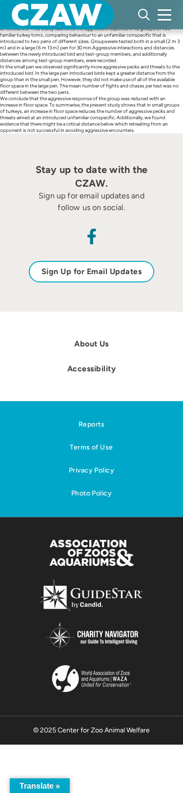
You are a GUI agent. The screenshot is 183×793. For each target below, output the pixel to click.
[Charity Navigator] (91, 650)
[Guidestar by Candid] (91, 609)
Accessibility (91, 368)
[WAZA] (91, 693)
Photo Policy (91, 493)
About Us (91, 343)
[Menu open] (164, 14)
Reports (91, 424)
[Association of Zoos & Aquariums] (91, 567)
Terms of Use (91, 447)
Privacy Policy (91, 470)
